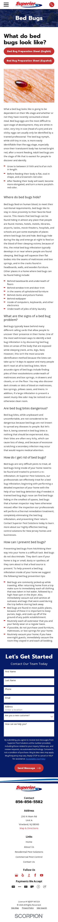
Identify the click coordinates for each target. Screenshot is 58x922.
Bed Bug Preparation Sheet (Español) (29, 60)
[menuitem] (15, 908)
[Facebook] (35, 875)
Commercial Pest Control (29, 856)
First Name (10, 671)
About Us (29, 846)
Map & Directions (29, 828)
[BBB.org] (28, 875)
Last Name (10, 680)
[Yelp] (22, 875)
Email (7, 698)
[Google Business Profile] (16, 875)
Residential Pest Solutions (29, 851)
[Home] (29, 4)
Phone (8, 689)
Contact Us (29, 861)
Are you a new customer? (17, 715)
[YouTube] (41, 875)
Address (9, 706)
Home (29, 841)
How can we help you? (16, 724)
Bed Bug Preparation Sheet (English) (29, 51)
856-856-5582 (29, 802)
